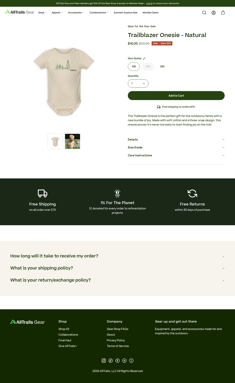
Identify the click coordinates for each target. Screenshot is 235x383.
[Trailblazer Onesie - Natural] (55, 141)
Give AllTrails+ (67, 346)
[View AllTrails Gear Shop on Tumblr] (124, 361)
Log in (149, 3)
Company (114, 321)
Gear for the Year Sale (142, 26)
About (111, 335)
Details (133, 139)
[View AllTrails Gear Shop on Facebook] (117, 361)
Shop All (63, 329)
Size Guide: (135, 58)
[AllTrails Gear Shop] (25, 12)
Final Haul (64, 340)
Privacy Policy (116, 340)
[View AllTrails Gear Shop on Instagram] (104, 361)
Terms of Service (118, 346)
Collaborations (68, 335)
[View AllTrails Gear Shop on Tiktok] (111, 361)
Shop (62, 321)
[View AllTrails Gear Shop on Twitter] (131, 361)
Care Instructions (140, 155)
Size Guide (135, 147)
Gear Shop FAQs (117, 329)
